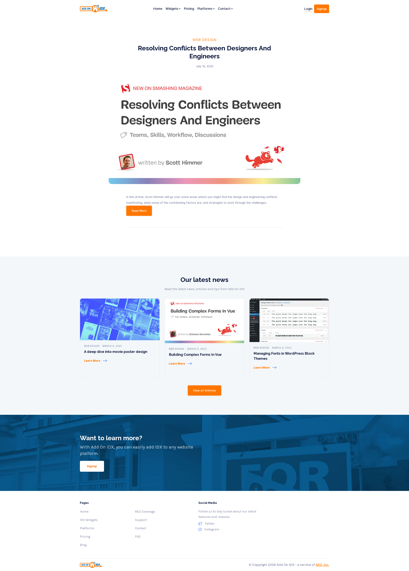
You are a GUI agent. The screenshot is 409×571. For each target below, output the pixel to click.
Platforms (87, 528)
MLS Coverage (145, 511)
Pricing (85, 536)
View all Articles (204, 390)
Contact (140, 528)
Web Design (204, 39)
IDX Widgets (89, 520)
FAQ (137, 536)
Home (84, 511)
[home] (99, 10)
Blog (83, 545)
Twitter (210, 523)
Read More (139, 211)
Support (141, 520)
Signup (321, 9)
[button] (173, 9)
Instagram (211, 529)
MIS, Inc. (322, 565)
